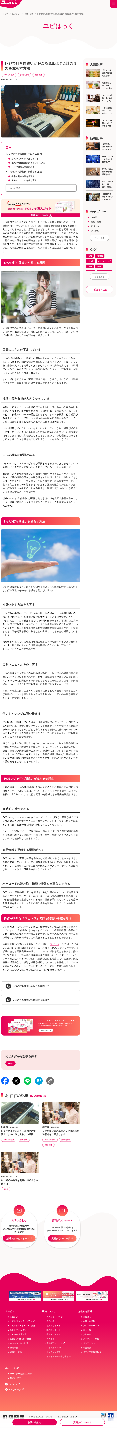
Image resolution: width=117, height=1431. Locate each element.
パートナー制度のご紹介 (21, 1373)
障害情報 (87, 1347)
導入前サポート (53, 1325)
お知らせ (87, 1334)
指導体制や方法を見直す (23, 176)
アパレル (95, 226)
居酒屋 (100, 256)
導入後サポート (53, 1334)
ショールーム (52, 1347)
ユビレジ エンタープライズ (22, 1321)
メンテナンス (89, 1343)
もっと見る (99, 237)
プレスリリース (90, 1325)
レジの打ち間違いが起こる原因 (25, 153)
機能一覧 (14, 1347)
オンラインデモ (53, 1352)
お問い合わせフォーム (17, 1238)
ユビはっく (88, 1316)
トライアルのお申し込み (57, 1356)
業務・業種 (96, 221)
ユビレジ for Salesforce (20, 1338)
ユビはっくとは (99, 289)
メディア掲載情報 (91, 1352)
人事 (90, 266)
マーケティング (105, 261)
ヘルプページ (15, 1389)
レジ (11, 1063)
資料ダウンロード (61, 1238)
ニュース (87, 1329)
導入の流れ (52, 1321)
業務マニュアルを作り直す (24, 180)
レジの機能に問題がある (23, 166)
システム (95, 230)
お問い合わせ (35, 1422)
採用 (72, 1417)
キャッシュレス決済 (19, 1343)
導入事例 (51, 1338)
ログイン (13, 1384)
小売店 (94, 217)
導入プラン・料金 (54, 1316)
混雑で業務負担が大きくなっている (28, 162)
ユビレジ (54, 944)
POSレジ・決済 (9, 75)
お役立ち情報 (24, 75)
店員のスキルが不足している (25, 158)
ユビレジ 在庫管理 (18, 1334)
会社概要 (62, 1417)
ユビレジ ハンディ (18, 1329)
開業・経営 (38, 75)
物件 (99, 266)
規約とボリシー (17, 1377)
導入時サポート (53, 1329)
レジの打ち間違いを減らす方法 (25, 171)
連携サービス (16, 1352)
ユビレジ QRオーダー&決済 (22, 1325)
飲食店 (6, 1189)
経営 (90, 256)
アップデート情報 (91, 1338)
